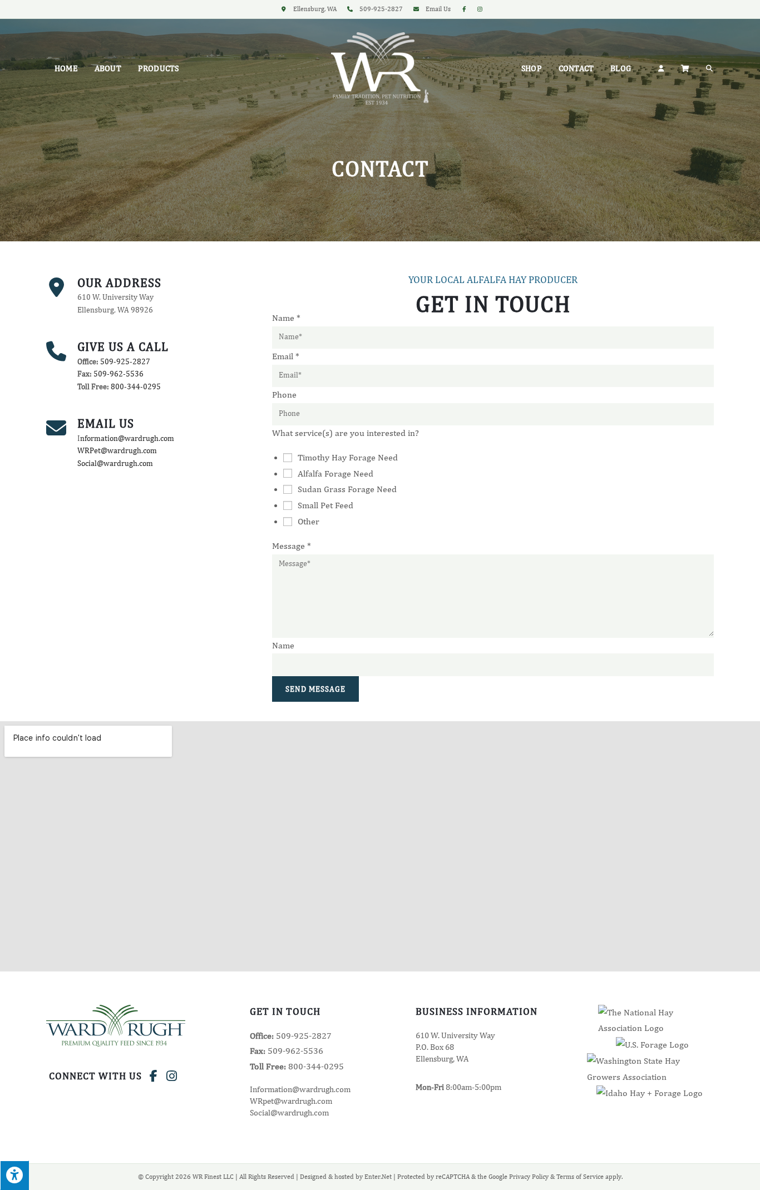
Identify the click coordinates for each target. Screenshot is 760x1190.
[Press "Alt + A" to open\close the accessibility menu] (14, 1175)
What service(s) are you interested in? (345, 433)
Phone (284, 394)
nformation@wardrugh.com (127, 438)
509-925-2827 (125, 362)
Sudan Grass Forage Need (347, 489)
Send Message (315, 689)
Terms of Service (580, 1177)
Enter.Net (378, 1177)
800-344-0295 (136, 387)
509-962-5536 (118, 374)
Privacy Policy (529, 1177)
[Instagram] (171, 1076)
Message (291, 546)
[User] (661, 68)
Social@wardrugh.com (115, 463)
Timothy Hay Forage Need (348, 457)
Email (285, 356)
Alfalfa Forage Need (335, 473)
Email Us (438, 9)
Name (286, 318)
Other (308, 521)
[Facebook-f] (153, 1076)
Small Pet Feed (325, 505)
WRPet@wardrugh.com (117, 451)
